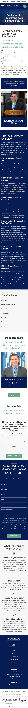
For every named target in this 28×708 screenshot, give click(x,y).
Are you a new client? (7, 504)
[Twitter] (15, 685)
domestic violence (16, 191)
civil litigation (15, 68)
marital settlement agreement (9, 166)
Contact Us (14, 665)
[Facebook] (9, 685)
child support (14, 189)
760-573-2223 (14, 646)
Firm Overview (14, 656)
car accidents (6, 236)
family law (14, 66)
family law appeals (10, 193)
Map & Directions (13, 678)
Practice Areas (14, 659)
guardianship (12, 213)
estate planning (22, 66)
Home (14, 653)
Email (2, 499)
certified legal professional (8, 55)
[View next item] (20, 391)
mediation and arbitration (15, 172)
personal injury (5, 68)
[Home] (13, 6)
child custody (6, 189)
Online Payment (14, 662)
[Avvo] (12, 685)
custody (11, 164)
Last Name (4, 489)
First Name (4, 484)
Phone (3, 494)
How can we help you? (7, 509)
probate (20, 209)
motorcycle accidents (7, 238)
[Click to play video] (14, 104)
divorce (21, 185)
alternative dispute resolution (14, 174)
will (21, 211)
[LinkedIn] (19, 685)
